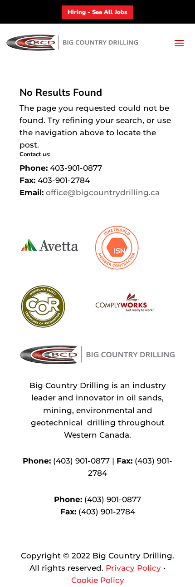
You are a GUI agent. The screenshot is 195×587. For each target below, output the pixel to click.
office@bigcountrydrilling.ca (103, 192)
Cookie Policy (97, 580)
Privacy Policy (133, 567)
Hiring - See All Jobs (97, 12)
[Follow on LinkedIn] (106, 539)
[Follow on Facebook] (88, 539)
